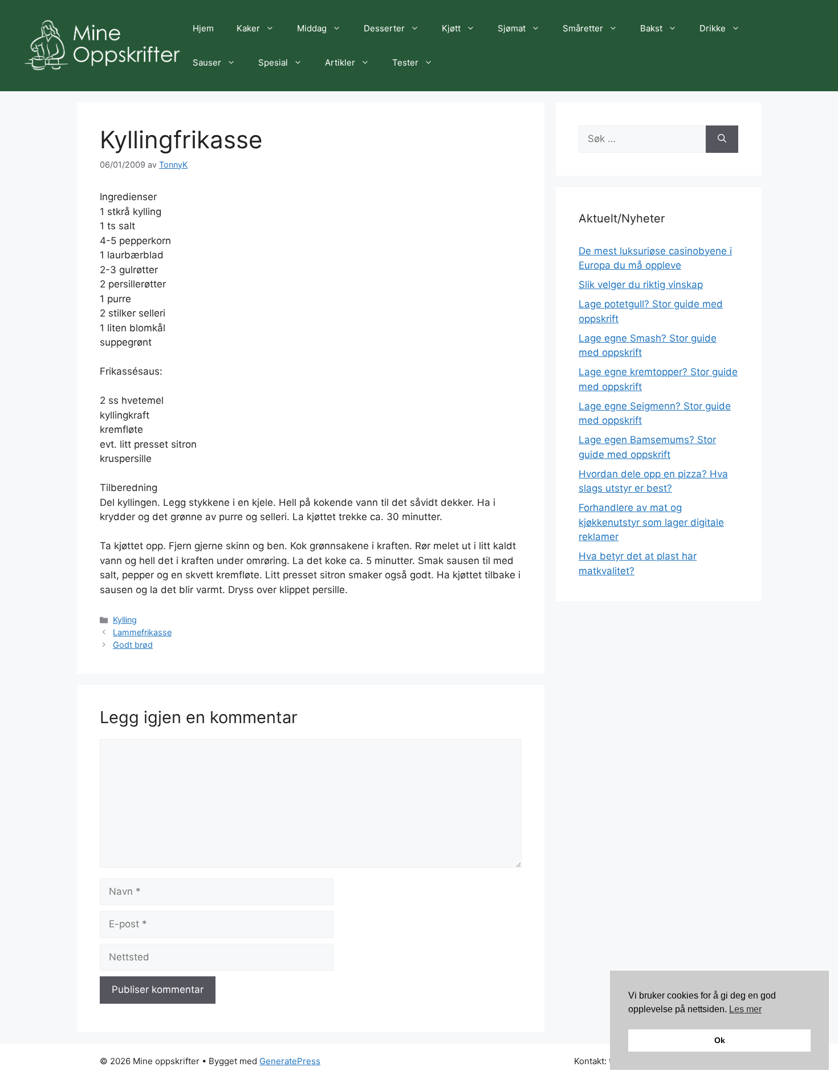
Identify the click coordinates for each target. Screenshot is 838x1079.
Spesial (273, 62)
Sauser (207, 62)
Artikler (340, 62)
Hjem (203, 28)
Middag (312, 28)
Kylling (125, 619)
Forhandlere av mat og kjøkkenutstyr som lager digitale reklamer (651, 522)
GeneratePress (289, 1061)
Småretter (583, 28)
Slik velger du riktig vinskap (641, 284)
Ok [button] (719, 1040)
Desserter (384, 28)
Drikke (712, 28)
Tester (405, 62)
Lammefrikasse (142, 632)
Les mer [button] (745, 1009)
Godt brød (133, 645)
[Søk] (722, 139)
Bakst (651, 28)
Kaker (248, 28)
